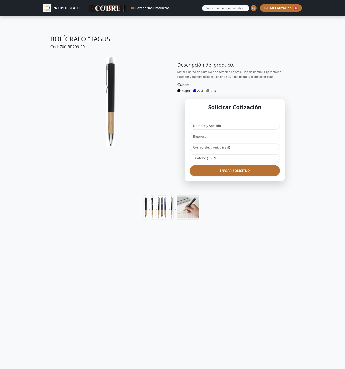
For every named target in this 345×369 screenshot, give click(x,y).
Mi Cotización (283, 8)
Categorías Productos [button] (152, 8)
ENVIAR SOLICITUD (235, 171)
